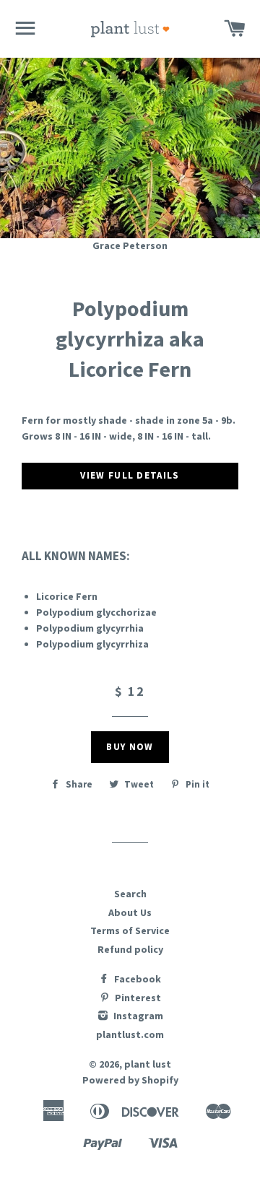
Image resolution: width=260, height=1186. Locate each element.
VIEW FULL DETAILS (129, 475)
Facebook (136, 978)
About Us (130, 912)
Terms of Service (130, 930)
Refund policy (130, 949)
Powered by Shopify (130, 1079)
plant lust (147, 1064)
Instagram (137, 1015)
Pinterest (137, 997)
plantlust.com (130, 1034)
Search (130, 893)
